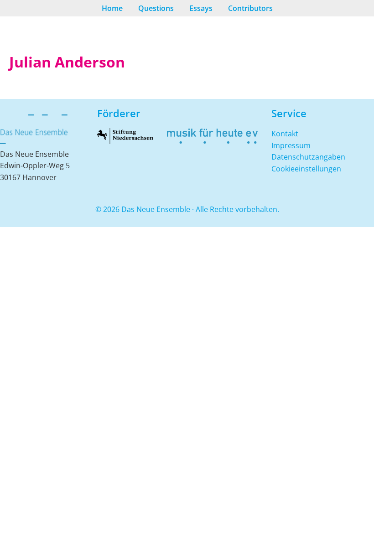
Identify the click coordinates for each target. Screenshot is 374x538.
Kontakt (284, 134)
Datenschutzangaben (308, 157)
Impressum (291, 145)
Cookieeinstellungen (306, 169)
